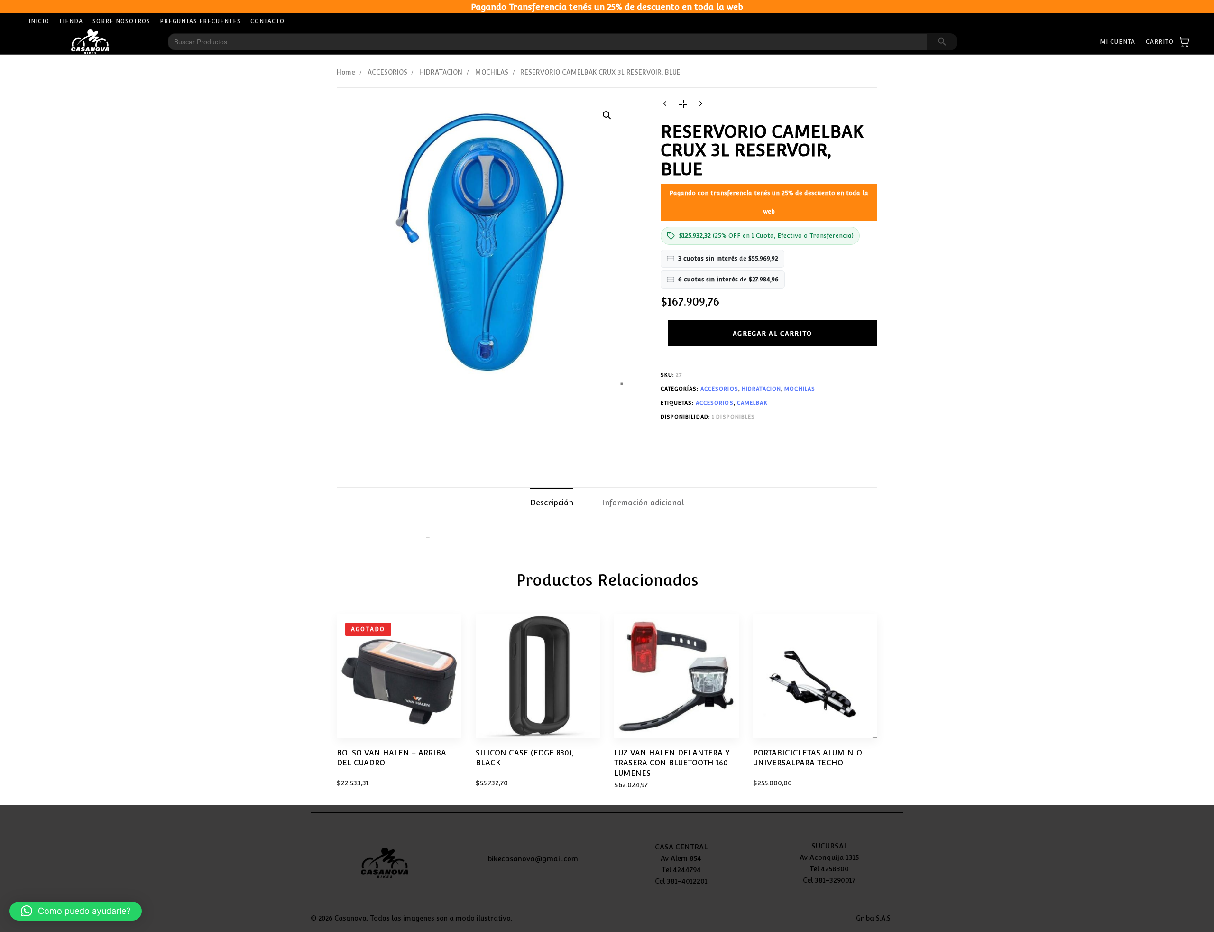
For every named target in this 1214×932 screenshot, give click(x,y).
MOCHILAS (491, 72)
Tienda (71, 21)
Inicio (38, 21)
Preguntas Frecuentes (200, 21)
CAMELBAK (752, 403)
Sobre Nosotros (121, 21)
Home (346, 72)
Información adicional (643, 502)
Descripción (551, 502)
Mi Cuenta (1117, 41)
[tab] (551, 503)
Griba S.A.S (873, 918)
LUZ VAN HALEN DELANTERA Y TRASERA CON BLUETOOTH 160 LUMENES (672, 763)
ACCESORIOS (387, 72)
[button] (607, 115)
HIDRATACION (440, 72)
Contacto (267, 21)
